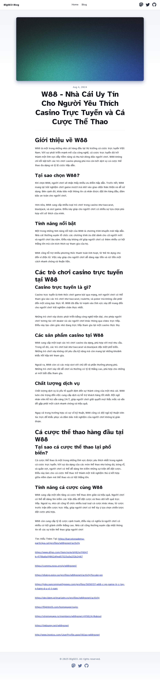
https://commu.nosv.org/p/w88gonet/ (56, 565)
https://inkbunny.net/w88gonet (52, 625)
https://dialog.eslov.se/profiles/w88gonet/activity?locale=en (69, 575)
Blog (84, 4)
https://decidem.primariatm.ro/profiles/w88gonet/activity (67, 597)
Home (75, 4)
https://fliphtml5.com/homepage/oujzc (56, 607)
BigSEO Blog (11, 4)
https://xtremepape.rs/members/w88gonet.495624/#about (68, 616)
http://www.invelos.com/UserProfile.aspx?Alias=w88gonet (67, 634)
